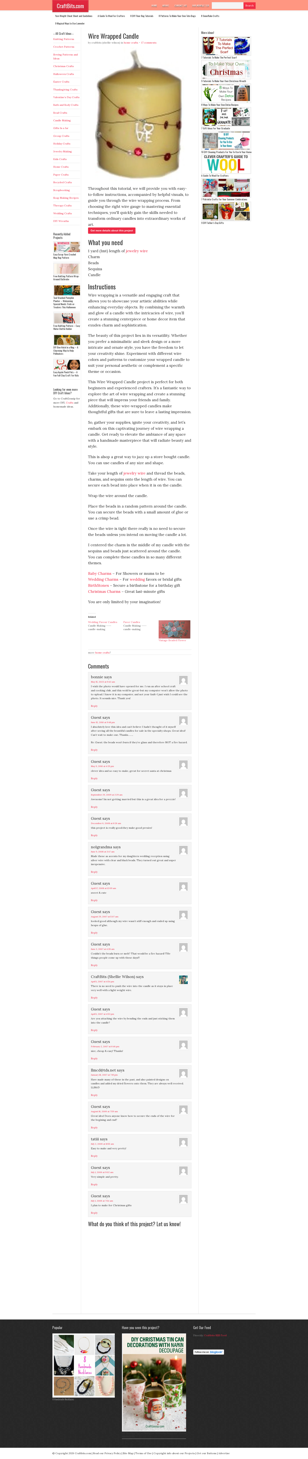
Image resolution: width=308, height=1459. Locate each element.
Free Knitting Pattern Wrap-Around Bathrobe (66, 277)
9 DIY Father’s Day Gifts (212, 223)
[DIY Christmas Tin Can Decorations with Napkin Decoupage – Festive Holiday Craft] (155, 1430)
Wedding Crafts (62, 213)
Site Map (128, 1453)
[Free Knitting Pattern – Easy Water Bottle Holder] (67, 323)
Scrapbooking (61, 190)
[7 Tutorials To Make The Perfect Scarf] (226, 55)
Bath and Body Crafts (65, 105)
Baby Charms (99, 573)
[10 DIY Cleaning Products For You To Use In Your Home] (226, 149)
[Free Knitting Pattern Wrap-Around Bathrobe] (67, 273)
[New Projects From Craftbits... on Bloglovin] (208, 1353)
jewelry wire (137, 251)
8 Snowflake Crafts (210, 16)
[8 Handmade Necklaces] (84, 1396)
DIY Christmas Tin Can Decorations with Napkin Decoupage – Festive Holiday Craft (154, 1434)
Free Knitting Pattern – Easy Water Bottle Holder (66, 327)
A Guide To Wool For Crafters (111, 16)
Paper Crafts (61, 174)
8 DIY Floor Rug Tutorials (141, 16)
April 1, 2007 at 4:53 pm (102, 1014)
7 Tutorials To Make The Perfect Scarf (219, 57)
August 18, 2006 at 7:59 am (104, 1111)
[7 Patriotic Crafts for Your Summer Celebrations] (226, 196)
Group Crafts (61, 136)
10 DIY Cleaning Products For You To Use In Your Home (226, 152)
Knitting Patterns (63, 39)
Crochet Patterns (63, 46)
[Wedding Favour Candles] (105, 625)
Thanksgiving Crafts (65, 89)
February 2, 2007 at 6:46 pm (105, 1046)
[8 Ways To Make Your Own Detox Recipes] (226, 102)
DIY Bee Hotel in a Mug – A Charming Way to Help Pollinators (65, 350)
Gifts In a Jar (60, 128)
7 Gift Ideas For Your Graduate (215, 128)
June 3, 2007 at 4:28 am (102, 949)
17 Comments (148, 42)
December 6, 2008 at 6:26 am (106, 823)
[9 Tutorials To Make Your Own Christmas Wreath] (226, 78)
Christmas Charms (104, 591)
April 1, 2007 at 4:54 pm (102, 981)
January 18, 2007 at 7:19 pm (104, 1074)
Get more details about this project (112, 230)
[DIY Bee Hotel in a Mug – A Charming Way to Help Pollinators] (67, 344)
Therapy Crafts (62, 205)
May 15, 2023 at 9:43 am (103, 681)
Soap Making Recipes (66, 197)
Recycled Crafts (62, 182)
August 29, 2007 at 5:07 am (104, 916)
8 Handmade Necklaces (63, 1399)
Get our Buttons (206, 1453)
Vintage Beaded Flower (172, 640)
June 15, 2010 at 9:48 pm (103, 722)
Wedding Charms (103, 579)
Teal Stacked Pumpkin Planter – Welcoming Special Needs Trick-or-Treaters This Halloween (64, 302)
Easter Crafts (61, 81)
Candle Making (62, 120)
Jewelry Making (62, 151)
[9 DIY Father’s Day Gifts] (226, 220)
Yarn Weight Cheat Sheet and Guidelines (73, 16)
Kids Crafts (60, 159)
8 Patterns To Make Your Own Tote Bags (177, 16)
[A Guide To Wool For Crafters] (226, 173)
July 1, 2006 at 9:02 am (102, 1172)
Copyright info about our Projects (174, 1453)
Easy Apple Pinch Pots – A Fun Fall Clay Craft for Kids (66, 373)
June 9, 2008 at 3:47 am (102, 851)
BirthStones (98, 585)
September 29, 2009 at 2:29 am (106, 794)
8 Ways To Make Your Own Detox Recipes (219, 105)
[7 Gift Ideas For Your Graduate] (226, 125)
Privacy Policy (112, 1453)
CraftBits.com (70, 6)
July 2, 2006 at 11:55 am (102, 1144)
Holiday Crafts (61, 143)
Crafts (69, 402)
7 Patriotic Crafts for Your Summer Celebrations (224, 199)
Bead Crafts (60, 112)
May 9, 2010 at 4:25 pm (102, 766)
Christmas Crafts (63, 66)
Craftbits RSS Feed (215, 1335)
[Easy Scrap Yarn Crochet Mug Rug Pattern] (67, 252)
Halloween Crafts (63, 74)
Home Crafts (131, 42)
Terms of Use (143, 1453)
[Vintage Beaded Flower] (174, 629)
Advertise (224, 1453)
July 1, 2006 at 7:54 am (102, 1200)
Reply (94, 706)
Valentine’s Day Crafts (66, 97)
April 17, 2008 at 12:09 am (103, 888)
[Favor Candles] (141, 625)
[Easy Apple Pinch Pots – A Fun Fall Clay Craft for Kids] (67, 369)
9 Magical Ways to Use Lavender (70, 23)
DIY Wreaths (61, 221)
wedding (137, 579)
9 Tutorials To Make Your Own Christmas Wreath (223, 81)
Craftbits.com (83, 1453)
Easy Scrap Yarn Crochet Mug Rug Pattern (64, 255)
